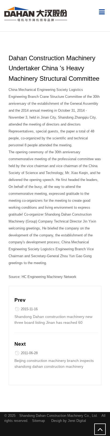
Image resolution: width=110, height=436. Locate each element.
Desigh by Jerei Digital (68, 421)
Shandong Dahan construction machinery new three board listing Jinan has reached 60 (53, 319)
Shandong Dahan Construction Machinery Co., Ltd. (59, 416)
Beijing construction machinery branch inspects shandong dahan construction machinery (54, 363)
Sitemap (38, 421)
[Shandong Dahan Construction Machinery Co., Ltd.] (35, 14)
